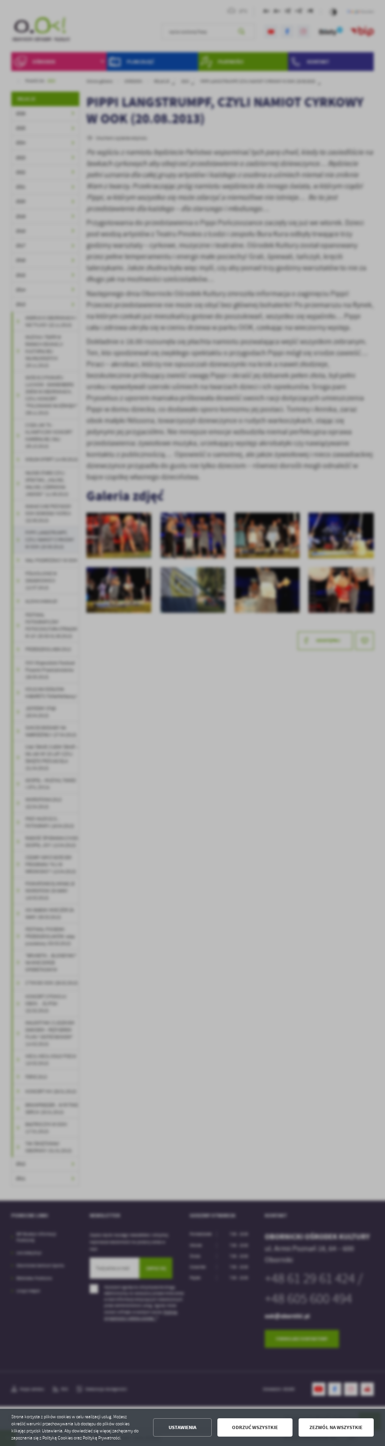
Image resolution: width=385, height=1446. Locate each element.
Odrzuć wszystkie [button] (255, 1427)
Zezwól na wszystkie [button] (335, 1427)
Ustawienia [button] (182, 1427)
